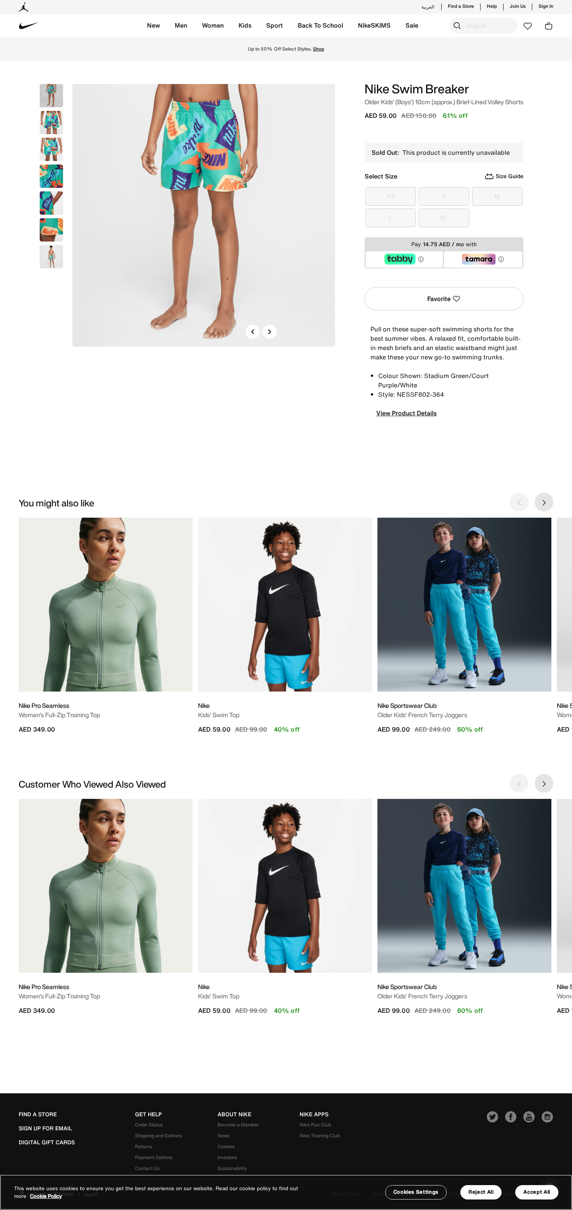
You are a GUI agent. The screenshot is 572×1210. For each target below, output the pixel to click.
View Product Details (406, 413)
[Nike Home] (29, 25)
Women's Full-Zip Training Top (59, 715)
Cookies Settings (416, 1192)
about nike (234, 1114)
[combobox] (483, 25)
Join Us (518, 6)
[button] (153, 25)
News (224, 1135)
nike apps (314, 1114)
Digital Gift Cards (47, 1142)
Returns (143, 1146)
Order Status (149, 1124)
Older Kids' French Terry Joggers (422, 715)
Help (492, 6)
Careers (226, 1146)
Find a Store (461, 6)
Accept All (536, 1192)
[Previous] (253, 332)
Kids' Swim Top (218, 715)
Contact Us (147, 1168)
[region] (286, 1192)
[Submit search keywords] (457, 25)
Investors (227, 1157)
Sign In (546, 6)
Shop (318, 49)
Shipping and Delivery (158, 1135)
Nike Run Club (315, 1124)
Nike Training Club (320, 1135)
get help (148, 1114)
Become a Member (238, 1124)
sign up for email (45, 1128)
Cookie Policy (46, 1196)
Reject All (481, 1192)
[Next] (270, 332)
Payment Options (153, 1157)
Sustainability (232, 1168)
